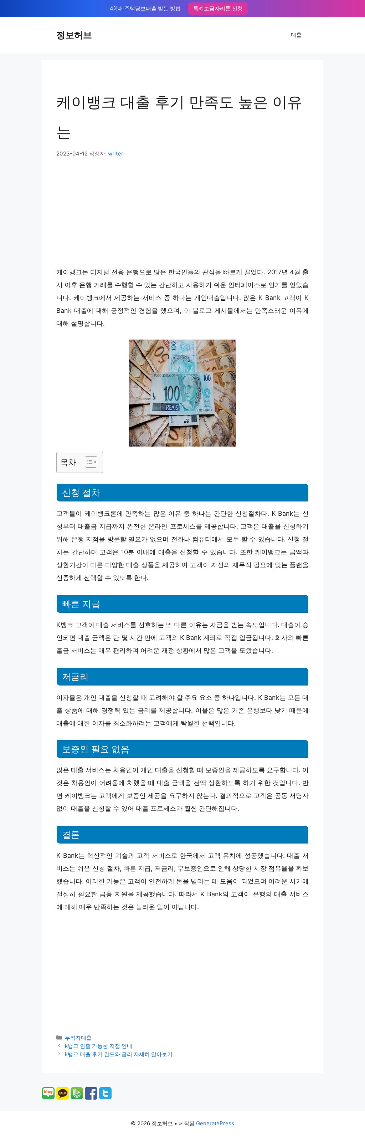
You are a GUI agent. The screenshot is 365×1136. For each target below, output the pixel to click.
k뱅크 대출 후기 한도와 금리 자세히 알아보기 (119, 1054)
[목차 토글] (87, 462)
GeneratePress (215, 1123)
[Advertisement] (182, 211)
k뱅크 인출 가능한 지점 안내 (98, 1046)
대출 (296, 34)
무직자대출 (78, 1037)
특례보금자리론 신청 (218, 8)
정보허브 (74, 35)
